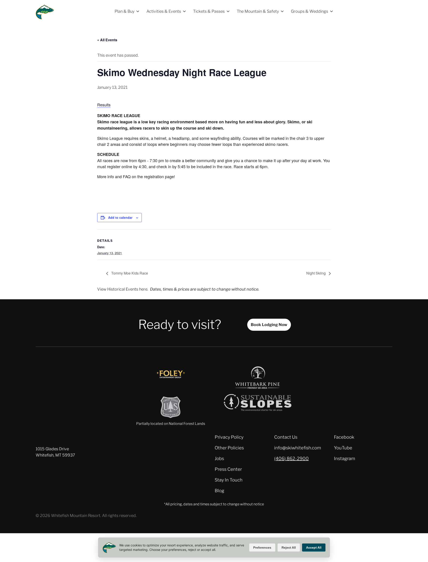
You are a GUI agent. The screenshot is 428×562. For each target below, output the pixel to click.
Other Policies (229, 447)
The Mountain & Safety (258, 11)
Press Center (228, 469)
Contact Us (285, 437)
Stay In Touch (229, 480)
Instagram (344, 458)
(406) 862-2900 (291, 458)
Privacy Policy (229, 437)
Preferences (262, 547)
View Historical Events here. (122, 289)
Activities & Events (163, 11)
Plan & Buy (124, 11)
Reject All (289, 547)
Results (104, 104)
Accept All (313, 547)
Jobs (219, 458)
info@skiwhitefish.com (297, 447)
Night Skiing (316, 273)
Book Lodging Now (269, 324)
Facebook (344, 437)
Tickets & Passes (209, 11)
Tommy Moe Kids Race (129, 273)
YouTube (343, 447)
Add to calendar (120, 217)
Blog (219, 490)
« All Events (107, 39)
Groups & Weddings (309, 11)
